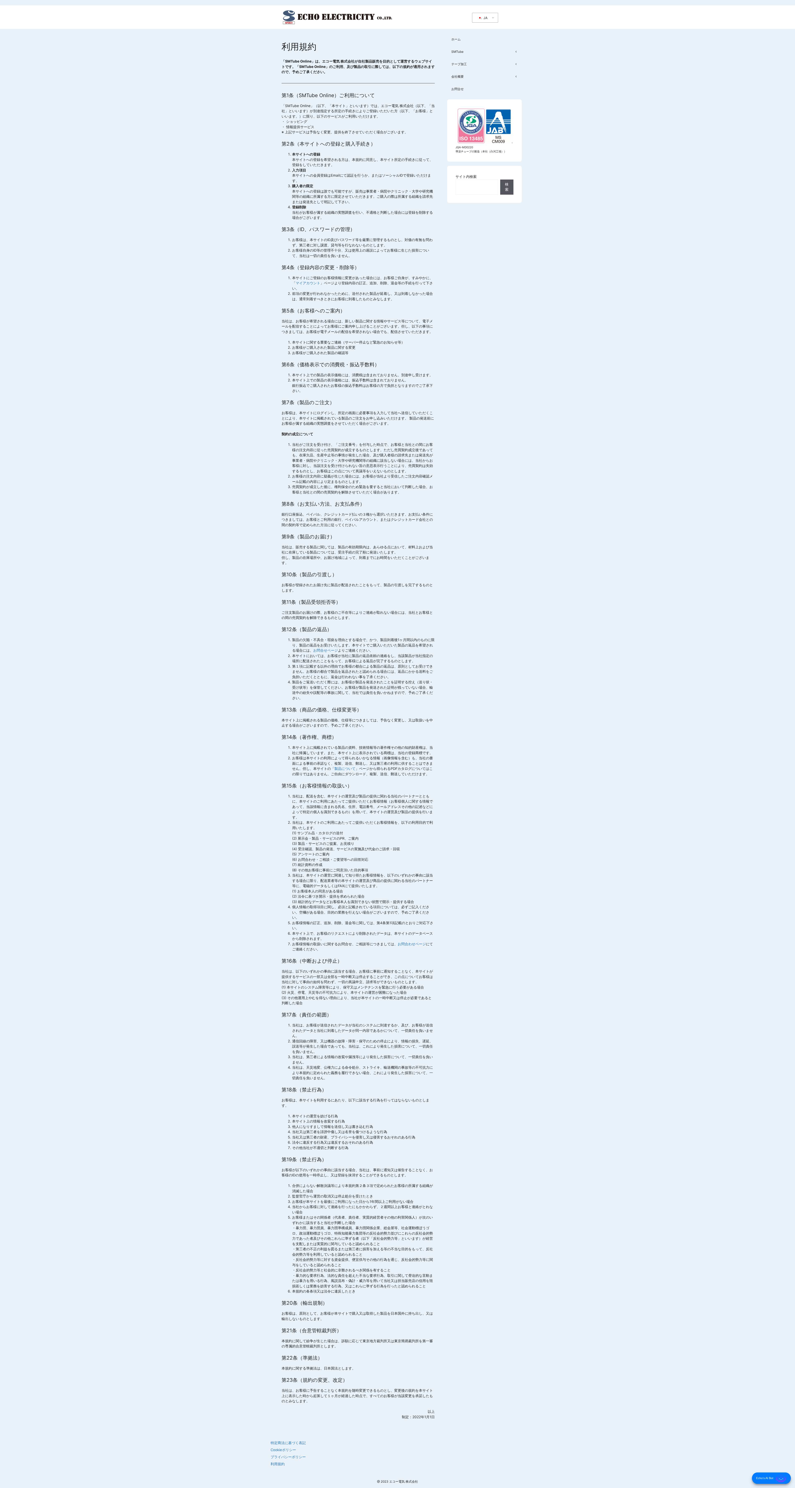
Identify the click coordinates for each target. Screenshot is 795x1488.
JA (485, 18)
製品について (344, 769)
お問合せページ (325, 650)
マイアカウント (308, 283)
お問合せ (457, 89)
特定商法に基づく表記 (288, 1443)
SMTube (457, 52)
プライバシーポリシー (288, 1457)
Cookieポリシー (283, 1450)
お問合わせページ (412, 944)
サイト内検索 (466, 177)
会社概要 (457, 76)
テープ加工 (459, 64)
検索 (506, 187)
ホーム (456, 39)
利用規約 (278, 1464)
